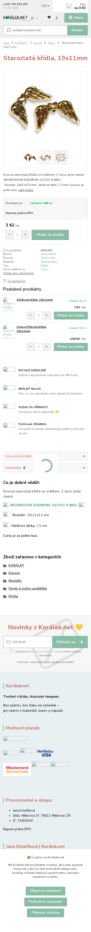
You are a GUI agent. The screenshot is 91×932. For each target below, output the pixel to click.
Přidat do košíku (50, 234)
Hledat (77, 30)
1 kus (44, 269)
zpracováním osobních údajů (45, 651)
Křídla (51, 43)
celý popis (25, 190)
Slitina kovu (49, 262)
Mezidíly (15, 581)
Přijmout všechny (46, 912)
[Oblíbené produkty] (49, 17)
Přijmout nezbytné (45, 890)
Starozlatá (48, 254)
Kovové (37, 43)
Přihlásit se (66, 642)
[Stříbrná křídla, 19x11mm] (8, 304)
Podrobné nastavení (45, 901)
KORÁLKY (21, 43)
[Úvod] (20, 18)
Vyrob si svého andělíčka (27, 588)
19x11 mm (48, 258)
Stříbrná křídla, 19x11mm (35, 300)
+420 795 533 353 (15, 4)
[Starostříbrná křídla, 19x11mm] (8, 331)
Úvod (6, 43)
